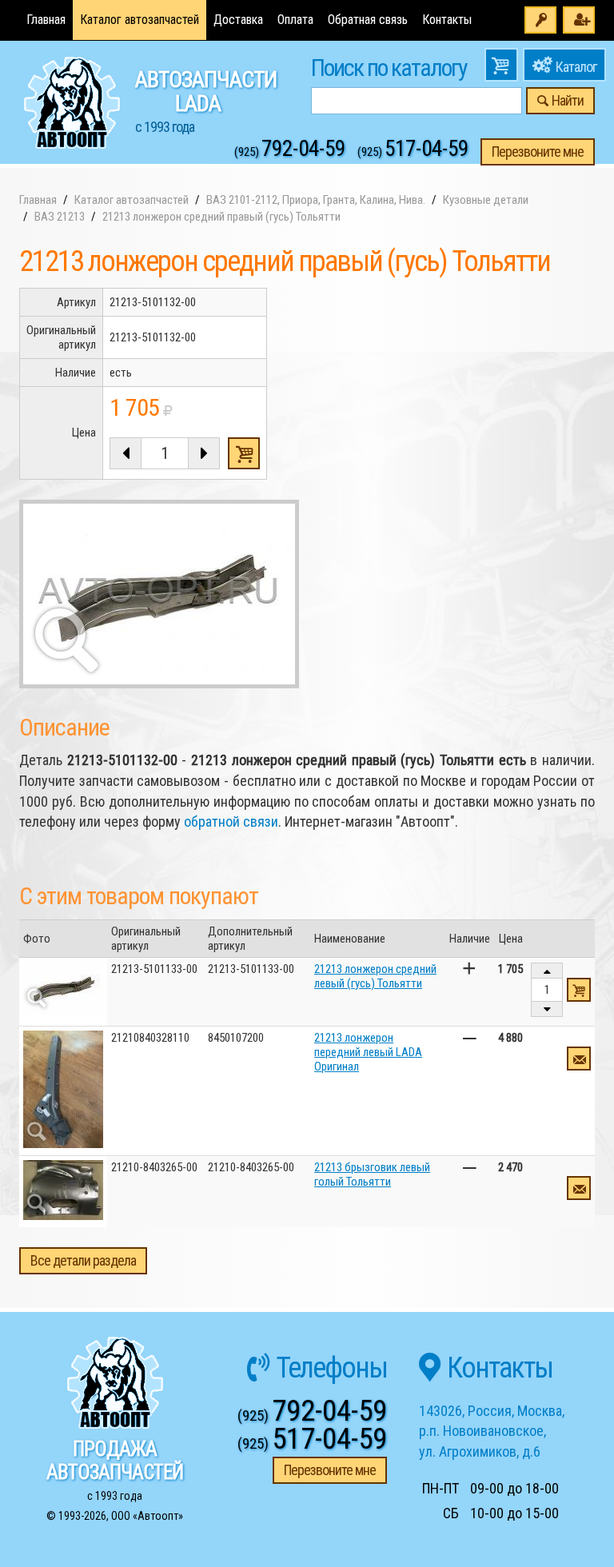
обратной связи (231, 821)
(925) (289, 152)
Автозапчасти (206, 100)
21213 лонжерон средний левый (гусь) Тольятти (375, 976)
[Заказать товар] (579, 1059)
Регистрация (579, 20)
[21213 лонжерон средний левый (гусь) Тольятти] (63, 988)
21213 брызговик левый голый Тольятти (372, 1174)
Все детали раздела (83, 1260)
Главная (46, 19)
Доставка (238, 19)
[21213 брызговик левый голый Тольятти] (63, 1190)
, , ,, (491, 1431)
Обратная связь (368, 19)
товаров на (501, 65)
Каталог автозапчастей (139, 19)
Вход (540, 20)
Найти (568, 100)
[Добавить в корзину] (579, 990)
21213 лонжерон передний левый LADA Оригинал (368, 1052)
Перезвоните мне (538, 151)
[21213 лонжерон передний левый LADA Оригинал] (63, 1089)
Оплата (295, 19)
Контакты (447, 19)
